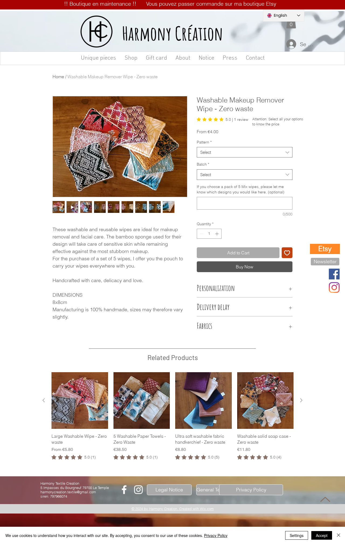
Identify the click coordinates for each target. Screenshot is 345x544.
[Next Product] (301, 516)
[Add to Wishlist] (287, 252)
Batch (203, 164)
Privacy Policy (215, 535)
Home (58, 76)
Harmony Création (172, 33)
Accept (321, 535)
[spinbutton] (209, 233)
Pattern (204, 142)
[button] (291, 22)
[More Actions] (289, 418)
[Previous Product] (43, 516)
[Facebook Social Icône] (334, 274)
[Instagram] (334, 287)
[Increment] (217, 233)
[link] (222, 119)
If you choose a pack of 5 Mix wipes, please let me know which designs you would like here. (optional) (240, 189)
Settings (296, 535)
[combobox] (244, 152)
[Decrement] (201, 233)
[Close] (338, 535)
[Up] (325, 499)
